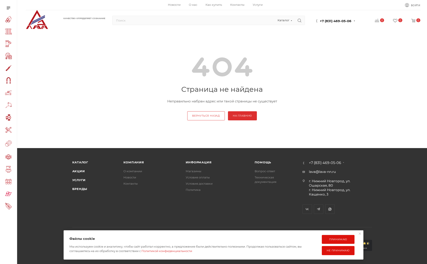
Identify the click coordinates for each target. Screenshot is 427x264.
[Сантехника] (9, 170)
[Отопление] (9, 32)
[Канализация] (9, 44)
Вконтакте (307, 209)
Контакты (130, 183)
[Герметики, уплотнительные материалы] (9, 69)
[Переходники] (9, 144)
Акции (78, 171)
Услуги (79, 180)
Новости (129, 177)
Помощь (263, 162)
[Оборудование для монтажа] (9, 130)
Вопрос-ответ (265, 171)
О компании (132, 171)
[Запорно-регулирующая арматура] (9, 93)
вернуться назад (206, 115)
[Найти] (299, 20)
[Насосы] (9, 118)
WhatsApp (330, 209)
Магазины (193, 171)
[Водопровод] (9, 20)
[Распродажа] (9, 207)
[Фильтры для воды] (9, 182)
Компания (133, 162)
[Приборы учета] (9, 157)
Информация (199, 162)
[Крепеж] (9, 106)
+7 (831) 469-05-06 (335, 21)
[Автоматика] (9, 57)
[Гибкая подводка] (9, 81)
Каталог (80, 162)
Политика (193, 190)
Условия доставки (199, 183)
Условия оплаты (198, 177)
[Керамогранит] (9, 194)
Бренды (79, 189)
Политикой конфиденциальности (166, 251)
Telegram (318, 209)
